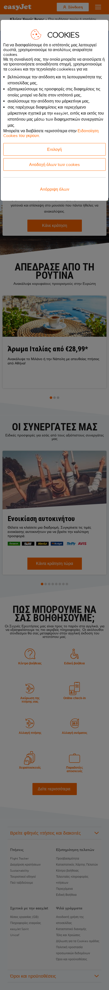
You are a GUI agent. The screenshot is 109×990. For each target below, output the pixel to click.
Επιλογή (54, 149)
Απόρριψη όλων (54, 189)
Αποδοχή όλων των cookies (54, 164)
